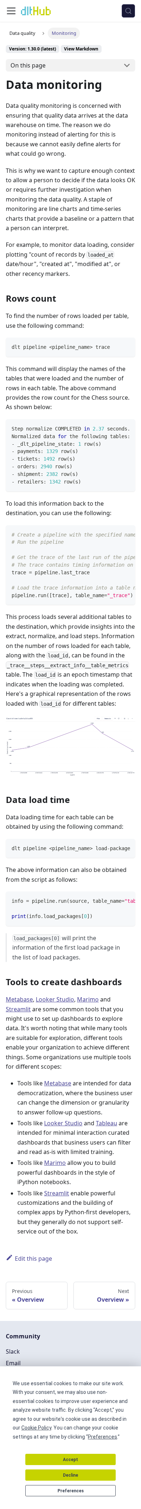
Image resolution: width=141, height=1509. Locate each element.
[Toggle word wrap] (113, 428)
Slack (13, 1351)
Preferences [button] (102, 1437)
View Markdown (81, 49)
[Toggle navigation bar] (11, 10)
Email (13, 1363)
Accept (70, 1459)
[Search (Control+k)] (128, 11)
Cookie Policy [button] (36, 1428)
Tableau (106, 1123)
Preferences (70, 1490)
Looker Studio (55, 999)
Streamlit (18, 1009)
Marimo (88, 999)
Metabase (19, 999)
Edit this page (33, 1259)
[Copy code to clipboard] (126, 346)
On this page (28, 65)
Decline (70, 1475)
